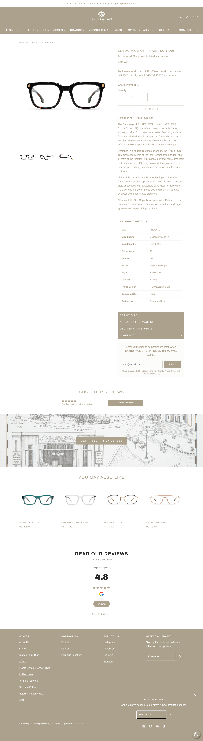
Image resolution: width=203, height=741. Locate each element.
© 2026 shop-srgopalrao (29, 724)
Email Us (66, 642)
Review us (101, 604)
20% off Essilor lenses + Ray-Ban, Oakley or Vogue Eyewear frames (101, 3)
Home (21, 43)
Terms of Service (148, 374)
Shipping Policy (27, 687)
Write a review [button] (125, 402)
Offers (22, 661)
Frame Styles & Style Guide (34, 668)
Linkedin (108, 655)
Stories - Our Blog (29, 655)
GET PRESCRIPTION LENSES (101, 440)
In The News (26, 674)
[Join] (180, 656)
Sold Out (150, 109)
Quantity (122, 90)
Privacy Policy (170, 371)
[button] (27, 157)
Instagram (109, 642)
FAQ (21, 700)
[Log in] (187, 17)
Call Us (65, 648)
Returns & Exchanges (31, 693)
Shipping (138, 56)
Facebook (109, 648)
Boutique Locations (71, 655)
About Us (24, 642)
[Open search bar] (180, 16)
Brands (23, 648)
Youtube (108, 661)
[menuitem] (12, 30)
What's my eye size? (128, 85)
